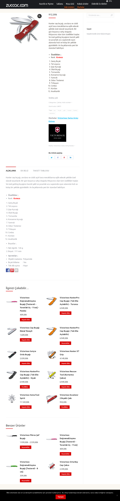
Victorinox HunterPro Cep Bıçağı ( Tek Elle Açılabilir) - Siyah (29, 374)
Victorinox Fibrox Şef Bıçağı (29, 436)
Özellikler (25, 387)
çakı (64, 110)
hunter (69, 110)
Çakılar (59, 102)
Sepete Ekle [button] (26, 320)
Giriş (110, 1)
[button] (39, 16)
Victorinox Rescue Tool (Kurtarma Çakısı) (68, 374)
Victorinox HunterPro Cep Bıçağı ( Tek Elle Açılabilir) (69, 331)
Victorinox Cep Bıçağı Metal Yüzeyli (29, 329)
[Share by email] (16, 270)
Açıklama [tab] (11, 171)
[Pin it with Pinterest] (12, 270)
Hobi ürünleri (66, 102)
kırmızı (75, 110)
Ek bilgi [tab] (24, 171)
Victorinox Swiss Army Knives (64, 145)
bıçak (59, 110)
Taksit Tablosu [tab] (41, 171)
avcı (55, 110)
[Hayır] (117, 495)
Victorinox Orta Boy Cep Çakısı (69, 463)
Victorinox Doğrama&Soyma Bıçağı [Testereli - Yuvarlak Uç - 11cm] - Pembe (29, 304)
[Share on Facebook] (8, 270)
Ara (112, 15)
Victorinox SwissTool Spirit (29, 396)
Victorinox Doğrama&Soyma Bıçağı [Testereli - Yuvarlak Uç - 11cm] (68, 440)
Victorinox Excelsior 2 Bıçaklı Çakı (69, 396)
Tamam (61, 497)
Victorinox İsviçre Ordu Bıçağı (28, 353)
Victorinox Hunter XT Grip (69, 353)
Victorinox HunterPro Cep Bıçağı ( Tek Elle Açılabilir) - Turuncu (69, 301)
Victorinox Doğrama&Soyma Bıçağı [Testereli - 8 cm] (29, 467)
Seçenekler (65, 343)
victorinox (52, 113)
